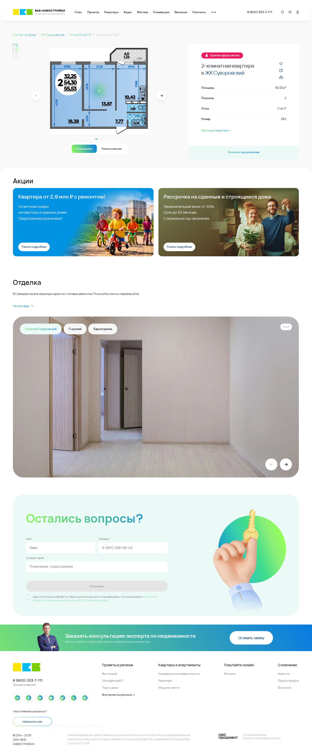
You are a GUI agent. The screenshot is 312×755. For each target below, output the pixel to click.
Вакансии (181, 12)
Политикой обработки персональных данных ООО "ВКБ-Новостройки (95, 598)
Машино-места (169, 687)
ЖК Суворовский (53, 35)
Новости (284, 674)
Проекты (93, 12)
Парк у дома (110, 687)
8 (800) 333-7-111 (259, 12)
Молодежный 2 (112, 680)
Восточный (109, 674)
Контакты (199, 12)
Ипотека (142, 12)
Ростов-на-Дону (24, 35)
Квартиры (111, 12)
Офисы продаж (288, 680)
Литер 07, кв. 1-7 (80, 35)
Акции (128, 12)
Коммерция (161, 12)
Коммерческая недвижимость (179, 674)
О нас (78, 12)
